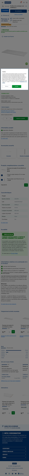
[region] (14, 79)
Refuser (6, 86)
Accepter (16, 86)
